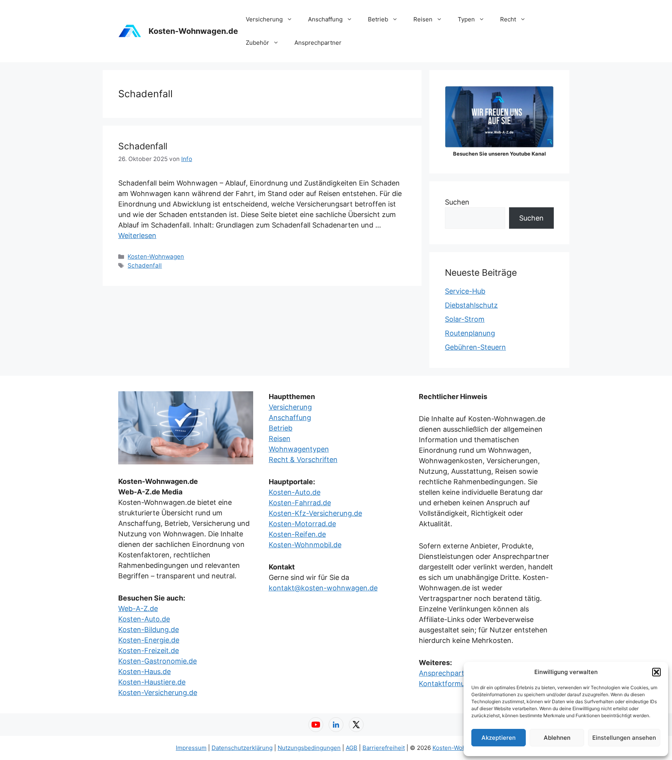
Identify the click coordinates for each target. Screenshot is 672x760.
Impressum (191, 747)
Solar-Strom (465, 319)
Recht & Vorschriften (303, 459)
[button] (656, 672)
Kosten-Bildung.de (148, 629)
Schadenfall (142, 146)
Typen (466, 19)
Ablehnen (557, 737)
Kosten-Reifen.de (297, 534)
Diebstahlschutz (471, 305)
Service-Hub (465, 291)
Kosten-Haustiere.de (152, 682)
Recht (508, 19)
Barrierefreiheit (383, 747)
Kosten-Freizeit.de (148, 650)
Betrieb (378, 19)
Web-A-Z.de (138, 608)
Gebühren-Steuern (475, 347)
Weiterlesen (137, 235)
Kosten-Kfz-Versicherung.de (315, 513)
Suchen (457, 202)
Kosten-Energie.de (148, 640)
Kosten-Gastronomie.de (157, 661)
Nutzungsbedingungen (309, 747)
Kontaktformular (446, 683)
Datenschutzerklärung (242, 747)
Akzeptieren (498, 737)
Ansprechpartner (317, 42)
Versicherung (264, 19)
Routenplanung (470, 333)
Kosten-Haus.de (144, 671)
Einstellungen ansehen (624, 737)
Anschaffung (325, 19)
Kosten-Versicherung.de (157, 692)
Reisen (422, 19)
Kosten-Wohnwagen (156, 256)
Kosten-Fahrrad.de (300, 503)
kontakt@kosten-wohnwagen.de (323, 588)
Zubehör (257, 42)
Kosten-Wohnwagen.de (193, 31)
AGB (351, 747)
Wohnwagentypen (299, 449)
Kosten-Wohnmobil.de (305, 545)
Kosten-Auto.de (144, 619)
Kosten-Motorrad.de (302, 524)
